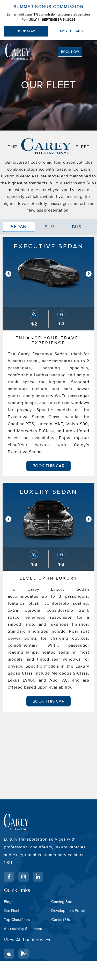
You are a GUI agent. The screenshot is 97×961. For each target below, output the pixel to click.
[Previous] (8, 273)
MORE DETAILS (71, 31)
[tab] (19, 227)
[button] (73, 52)
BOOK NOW (26, 31)
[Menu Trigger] (90, 10)
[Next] (88, 273)
